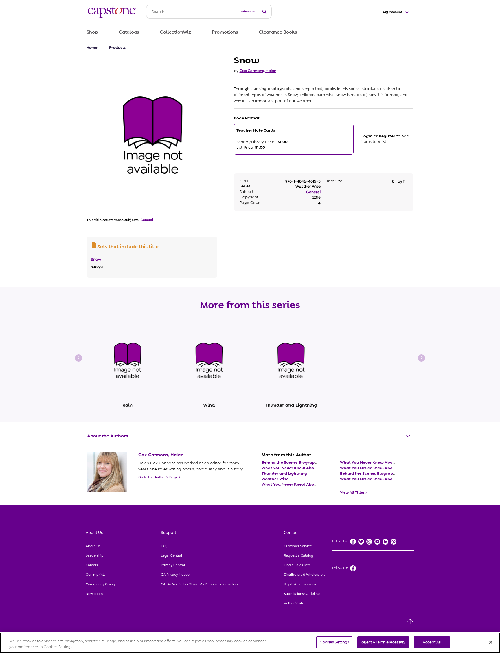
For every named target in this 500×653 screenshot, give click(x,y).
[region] (250, 642)
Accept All (432, 642)
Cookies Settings (334, 642)
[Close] (490, 642)
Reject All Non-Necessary (383, 642)
